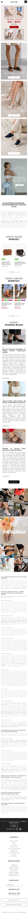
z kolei (17, 644)
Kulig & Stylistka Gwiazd (14, 848)
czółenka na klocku (11, 681)
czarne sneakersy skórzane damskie (8, 623)
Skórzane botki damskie (6, 690)
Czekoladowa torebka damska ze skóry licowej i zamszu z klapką (20, 263)
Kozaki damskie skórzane (6, 721)
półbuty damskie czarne (16, 611)
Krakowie (3, 809)
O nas (14, 842)
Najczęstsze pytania (14, 875)
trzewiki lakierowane (7, 709)
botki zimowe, (15, 696)
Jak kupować (14, 866)
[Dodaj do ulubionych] (12, 244)
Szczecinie (17, 809)
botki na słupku (16, 695)
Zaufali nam (14, 847)
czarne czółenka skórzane (10, 684)
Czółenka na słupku (10, 677)
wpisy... (14, 481)
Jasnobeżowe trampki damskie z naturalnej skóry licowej (20, 304)
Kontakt (14, 854)
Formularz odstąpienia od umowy (14, 904)
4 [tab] (12, 272)
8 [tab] (17, 272)
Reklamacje (14, 870)
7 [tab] (16, 272)
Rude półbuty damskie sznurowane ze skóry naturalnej (7, 304)
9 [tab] (19, 272)
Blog (14, 844)
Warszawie (8, 809)
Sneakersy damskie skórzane (7, 617)
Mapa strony (14, 856)
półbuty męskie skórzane (11, 752)
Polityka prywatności (14, 853)
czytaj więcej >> (6, 378)
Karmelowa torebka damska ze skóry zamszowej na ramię (6, 263)
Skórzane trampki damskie (6, 629)
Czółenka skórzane (5, 671)
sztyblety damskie (12, 694)
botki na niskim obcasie (22, 694)
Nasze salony (14, 851)
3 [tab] (11, 272)
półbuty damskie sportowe (20, 609)
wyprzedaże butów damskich (7, 582)
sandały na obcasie (15, 657)
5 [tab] (13, 272)
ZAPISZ (14, 825)
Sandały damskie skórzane (6, 655)
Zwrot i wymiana (14, 869)
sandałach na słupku (5, 662)
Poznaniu (13, 809)
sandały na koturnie (16, 666)
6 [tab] (15, 272)
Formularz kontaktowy (14, 900)
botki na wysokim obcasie (6, 695)
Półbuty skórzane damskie (6, 601)
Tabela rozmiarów (14, 872)
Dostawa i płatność (14, 867)
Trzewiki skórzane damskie (7, 702)
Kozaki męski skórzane (6, 765)
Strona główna (14, 841)
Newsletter (14, 850)
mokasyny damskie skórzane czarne (14, 648)
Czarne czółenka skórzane (14, 676)
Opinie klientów (14, 845)
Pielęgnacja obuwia (14, 873)
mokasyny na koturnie (5, 643)
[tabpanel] (7, 258)
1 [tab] (8, 272)
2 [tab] (9, 272)
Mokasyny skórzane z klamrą (13, 646)
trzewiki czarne (10, 705)
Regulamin (14, 864)
